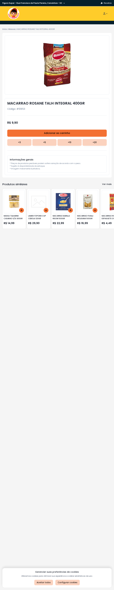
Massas (12, 29)
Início (4, 29)
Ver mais (107, 184)
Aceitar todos (44, 582)
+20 (95, 142)
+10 (69, 142)
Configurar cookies (67, 582)
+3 (19, 142)
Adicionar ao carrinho (57, 133)
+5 (44, 142)
